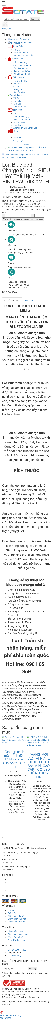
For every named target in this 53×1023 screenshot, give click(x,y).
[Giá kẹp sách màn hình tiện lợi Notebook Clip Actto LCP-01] (14, 740)
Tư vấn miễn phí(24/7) (10, 1016)
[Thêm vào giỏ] (9, 745)
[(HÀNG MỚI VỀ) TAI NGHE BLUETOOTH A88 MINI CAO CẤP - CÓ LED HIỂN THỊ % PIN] (39, 741)
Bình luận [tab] (29, 300)
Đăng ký (17, 137)
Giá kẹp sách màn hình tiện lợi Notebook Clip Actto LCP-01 (14, 759)
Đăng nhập (7, 28)
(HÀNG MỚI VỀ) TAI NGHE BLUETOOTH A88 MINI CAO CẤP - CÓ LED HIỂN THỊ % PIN (38, 765)
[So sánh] (3, 745)
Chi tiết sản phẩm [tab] (12, 300)
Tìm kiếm (35, 18)
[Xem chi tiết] (7, 745)
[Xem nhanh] (5, 745)
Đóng (26, 144)
